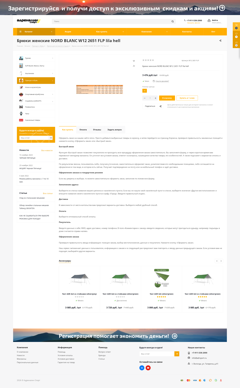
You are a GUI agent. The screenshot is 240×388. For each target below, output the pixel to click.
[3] (148, 60)
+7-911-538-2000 (194, 20)
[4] (151, 60)
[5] (153, 60)
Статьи (101, 359)
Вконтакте (141, 367)
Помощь (62, 352)
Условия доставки (66, 359)
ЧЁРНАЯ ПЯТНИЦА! (27, 158)
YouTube (148, 367)
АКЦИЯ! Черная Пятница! (30, 168)
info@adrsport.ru (199, 358)
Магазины (21, 359)
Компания (22, 347)
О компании (22, 352)
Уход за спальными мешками (32, 198)
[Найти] (173, 21)
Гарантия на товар (66, 362)
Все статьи (48, 193)
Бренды (102, 355)
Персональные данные (27, 362)
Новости (21, 355)
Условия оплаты (65, 355)
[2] (146, 60)
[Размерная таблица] (100, 89)
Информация (65, 347)
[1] (143, 60)
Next (221, 261)
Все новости (47, 150)
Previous (217, 261)
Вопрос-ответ (104, 352)
